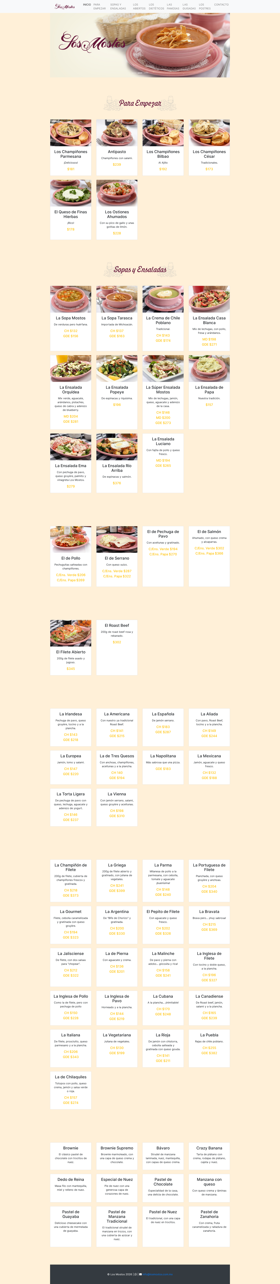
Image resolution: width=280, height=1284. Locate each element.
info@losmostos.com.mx (158, 1274)
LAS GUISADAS (189, 6)
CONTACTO (221, 4)
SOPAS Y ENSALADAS (118, 6)
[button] (63, 43)
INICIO (87, 4)
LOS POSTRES (205, 6)
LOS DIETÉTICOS (156, 6)
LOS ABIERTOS (139, 6)
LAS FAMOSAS (173, 6)
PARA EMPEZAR (99, 6)
